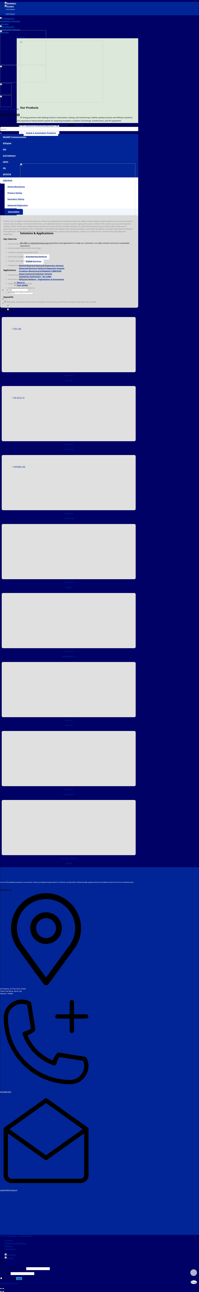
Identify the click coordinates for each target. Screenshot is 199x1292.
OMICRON (14, 109)
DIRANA (68, 587)
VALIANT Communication (14, 137)
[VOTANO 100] (68, 482)
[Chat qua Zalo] (194, 1282)
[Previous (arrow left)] (1, 1291)
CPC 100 (68, 380)
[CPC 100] (68, 344)
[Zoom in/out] (3, 1288)
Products (4, 109)
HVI (4, 149)
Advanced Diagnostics (44, 125)
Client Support (10, 9)
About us (9, 1246)
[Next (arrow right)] (3, 1291)
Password (5, 1273)
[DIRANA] (68, 551)
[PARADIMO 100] (68, 620)
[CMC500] (68, 827)
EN (8, 304)
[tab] (41, 133)
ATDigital (7, 143)
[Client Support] (193, 1272)
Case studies (22, 285)
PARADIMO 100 (68, 656)
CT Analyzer (69, 794)
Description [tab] (13, 212)
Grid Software (9, 155)
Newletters (11, 3)
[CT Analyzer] (68, 758)
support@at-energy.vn (8, 1190)
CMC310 (68, 725)
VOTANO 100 (68, 518)
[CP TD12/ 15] (68, 413)
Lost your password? (9, 1283)
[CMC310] (68, 689)
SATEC (5, 162)
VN (8, 309)
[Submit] (1, 133)
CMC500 (68, 863)
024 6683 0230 (5, 1092)
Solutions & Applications (27, 160)
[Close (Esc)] (1, 1288)
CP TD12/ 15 (69, 449)
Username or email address (13, 1268)
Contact (10, 6)
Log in (19, 1278)
